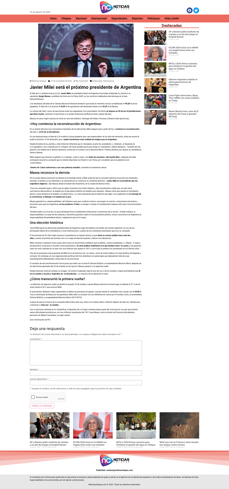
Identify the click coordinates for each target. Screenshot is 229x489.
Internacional (99, 18)
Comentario (36, 339)
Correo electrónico (39, 379)
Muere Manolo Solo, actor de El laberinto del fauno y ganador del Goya (183, 114)
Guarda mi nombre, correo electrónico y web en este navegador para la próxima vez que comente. (77, 388)
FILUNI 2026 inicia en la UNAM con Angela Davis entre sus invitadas (183, 50)
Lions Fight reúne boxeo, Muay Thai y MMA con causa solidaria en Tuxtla (184, 98)
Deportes (137, 18)
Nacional (81, 18)
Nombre (34, 369)
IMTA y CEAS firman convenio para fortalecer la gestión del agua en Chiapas (183, 66)
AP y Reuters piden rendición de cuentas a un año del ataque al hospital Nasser (184, 34)
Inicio (53, 18)
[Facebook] (190, 10)
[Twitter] (196, 10)
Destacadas (97, 81)
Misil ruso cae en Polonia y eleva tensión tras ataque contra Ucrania (179, 443)
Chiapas (66, 18)
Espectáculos (119, 18)
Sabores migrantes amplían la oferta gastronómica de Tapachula (183, 82)
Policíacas (154, 18)
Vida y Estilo (172, 18)
